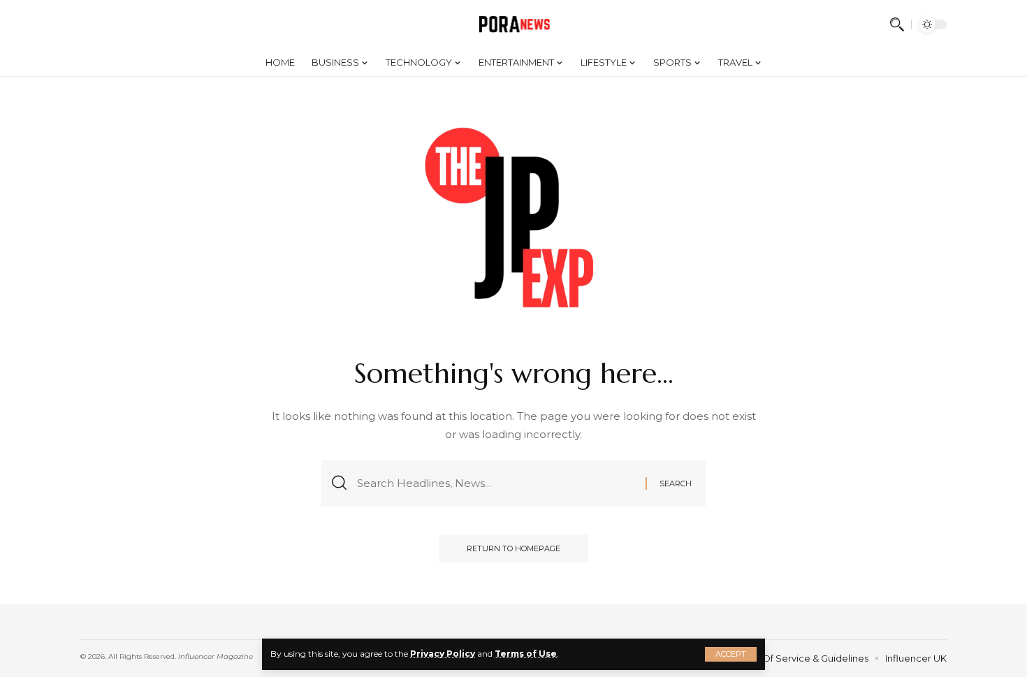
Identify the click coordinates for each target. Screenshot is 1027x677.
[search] (897, 24)
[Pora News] (514, 24)
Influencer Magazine (215, 656)
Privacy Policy (442, 653)
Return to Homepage (513, 548)
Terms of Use (526, 653)
